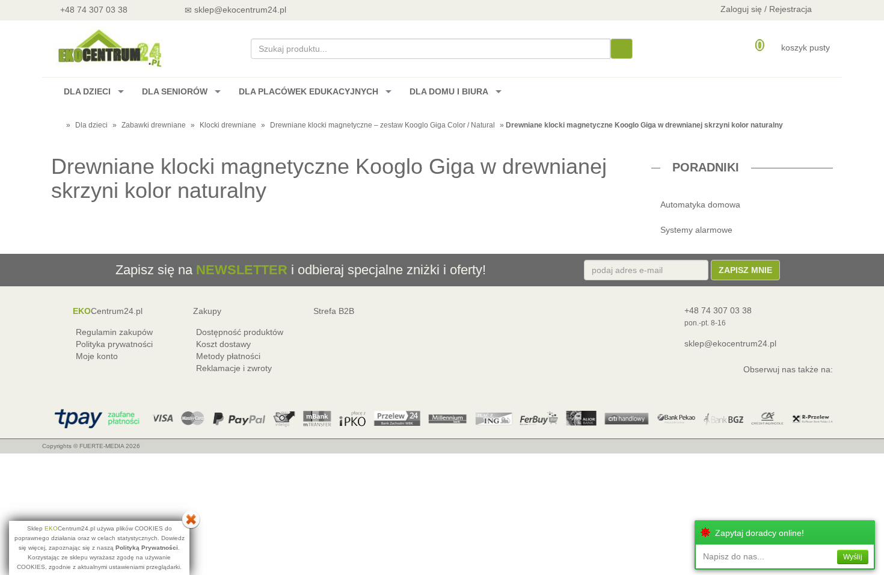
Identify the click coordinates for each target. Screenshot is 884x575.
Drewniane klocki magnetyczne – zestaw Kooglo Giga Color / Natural (382, 125)
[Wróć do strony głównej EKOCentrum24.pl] (109, 47)
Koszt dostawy (223, 344)
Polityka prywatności (114, 344)
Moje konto (97, 356)
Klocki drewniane (228, 125)
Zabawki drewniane (153, 125)
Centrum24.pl (108, 311)
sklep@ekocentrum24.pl (730, 343)
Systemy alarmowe (696, 230)
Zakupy (207, 311)
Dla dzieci (91, 125)
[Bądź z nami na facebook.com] (363, 9)
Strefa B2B (333, 311)
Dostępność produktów (239, 332)
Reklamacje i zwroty (234, 368)
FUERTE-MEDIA (101, 446)
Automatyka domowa (700, 204)
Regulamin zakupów (114, 332)
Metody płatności (228, 356)
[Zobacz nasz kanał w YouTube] (332, 9)
